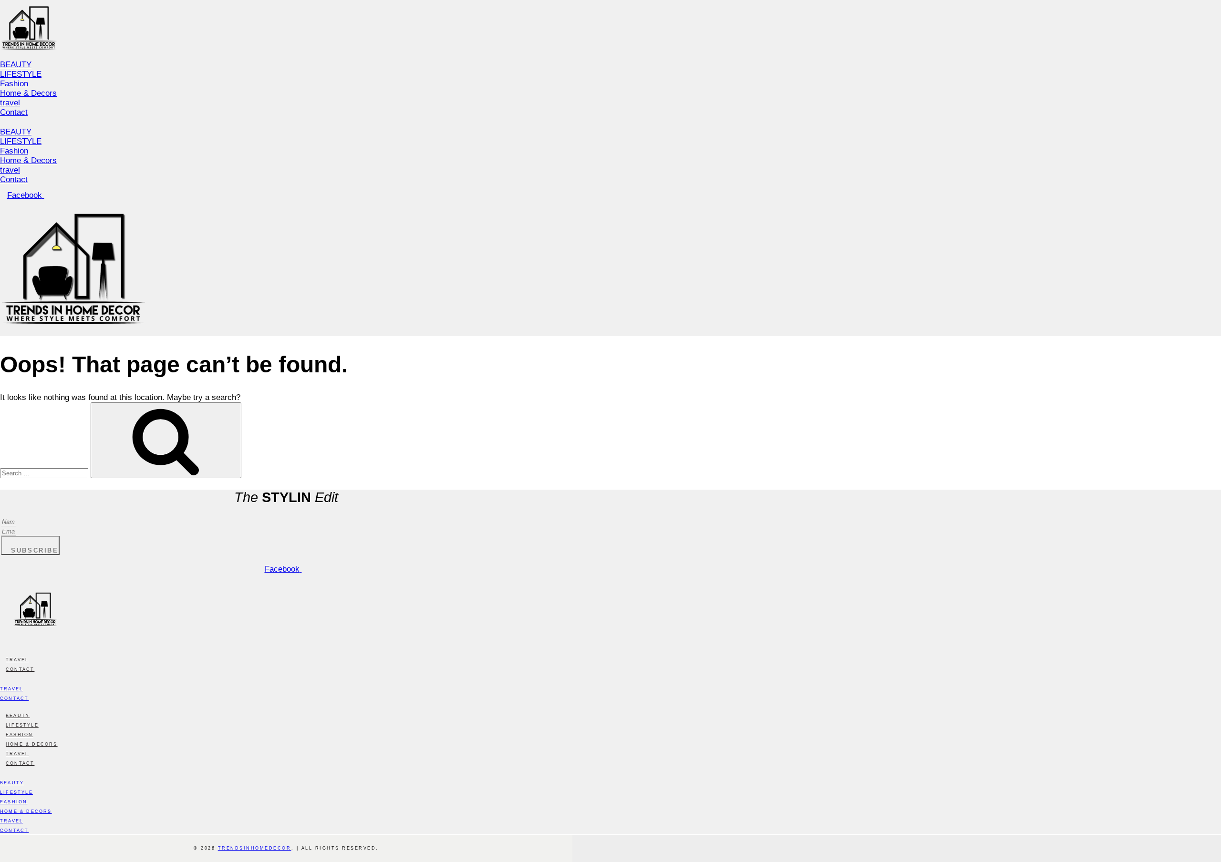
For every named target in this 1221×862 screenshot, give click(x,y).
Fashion (14, 83)
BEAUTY (15, 64)
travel (10, 102)
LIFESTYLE (20, 74)
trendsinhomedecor (254, 848)
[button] (227, 122)
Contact (14, 112)
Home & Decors (28, 93)
